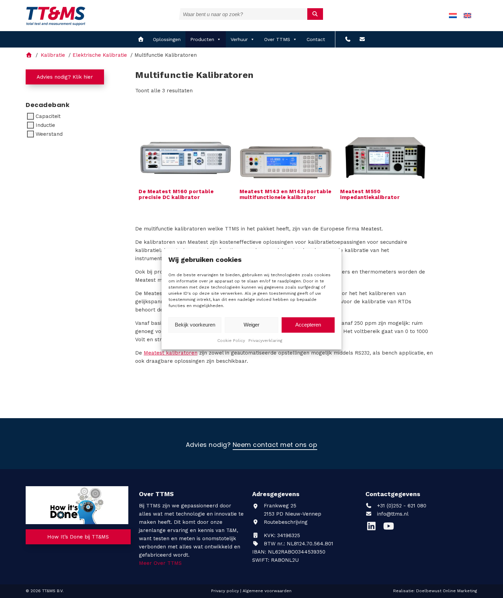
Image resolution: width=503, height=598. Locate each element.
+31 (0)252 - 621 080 (400, 506)
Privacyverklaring (265, 340)
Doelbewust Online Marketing (446, 590)
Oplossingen (167, 39)
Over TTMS (277, 39)
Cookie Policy (231, 340)
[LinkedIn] (374, 528)
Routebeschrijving (285, 522)
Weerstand (49, 134)
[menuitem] (453, 15)
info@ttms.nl (393, 514)
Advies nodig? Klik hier (65, 77)
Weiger (251, 325)
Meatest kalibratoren (170, 353)
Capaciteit (48, 116)
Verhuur (239, 39)
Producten (202, 39)
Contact (316, 39)
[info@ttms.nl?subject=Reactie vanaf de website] (362, 39)
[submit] (315, 14)
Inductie (45, 125)
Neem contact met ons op (275, 445)
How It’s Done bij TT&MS (78, 537)
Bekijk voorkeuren (195, 325)
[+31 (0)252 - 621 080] (347, 39)
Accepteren (308, 325)
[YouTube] (390, 528)
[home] (140, 39)
